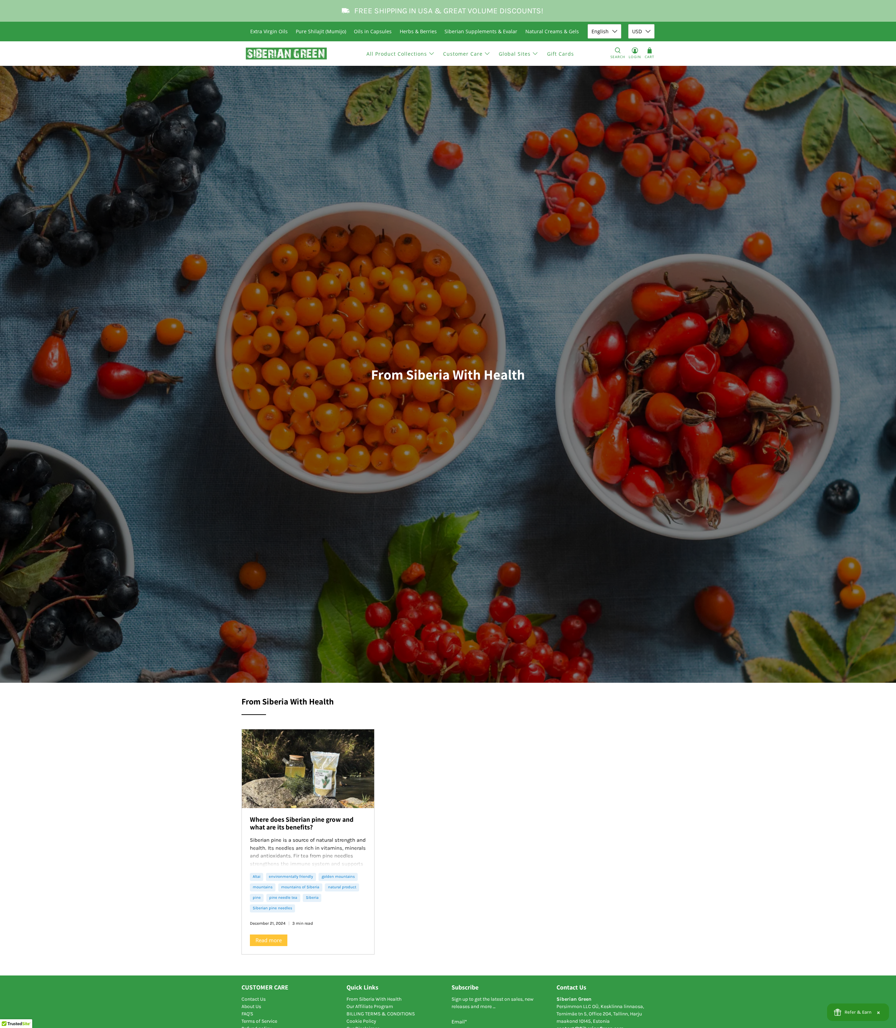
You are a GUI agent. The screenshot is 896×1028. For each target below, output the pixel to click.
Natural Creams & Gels (552, 31)
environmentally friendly (291, 876)
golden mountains (338, 876)
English (600, 31)
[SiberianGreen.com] (286, 54)
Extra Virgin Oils (269, 31)
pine (257, 897)
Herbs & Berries (418, 31)
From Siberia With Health (373, 999)
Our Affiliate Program (369, 1006)
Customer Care (463, 53)
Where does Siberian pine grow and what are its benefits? (302, 823)
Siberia (312, 897)
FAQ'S (247, 1014)
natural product (342, 887)
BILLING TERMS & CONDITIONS (380, 1014)
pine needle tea (283, 897)
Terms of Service (259, 1021)
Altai (256, 876)
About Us (251, 1006)
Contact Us (253, 999)
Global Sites (515, 53)
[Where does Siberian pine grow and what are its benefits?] (308, 768)
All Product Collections (396, 53)
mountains (263, 887)
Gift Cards (560, 53)
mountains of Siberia (300, 887)
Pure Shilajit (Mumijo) (321, 31)
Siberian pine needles (272, 908)
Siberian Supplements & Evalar (480, 31)
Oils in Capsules (373, 31)
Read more (268, 940)
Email (459, 1022)
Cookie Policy (361, 1021)
